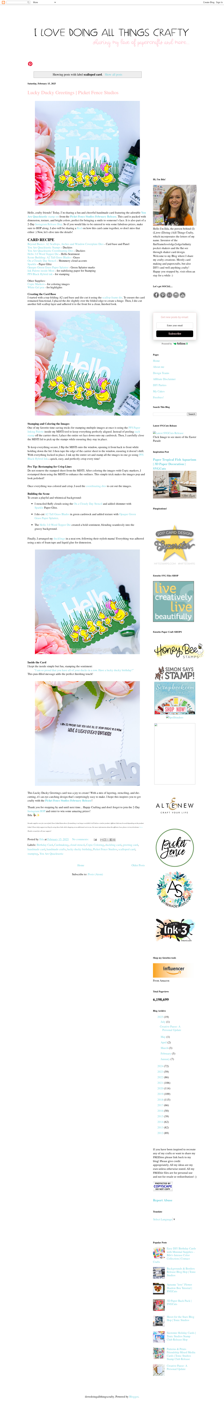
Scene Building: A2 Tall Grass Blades (49, 257)
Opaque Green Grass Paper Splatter (48, 267)
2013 (160, 1127)
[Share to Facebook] (111, 839)
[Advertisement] (174, 121)
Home (80, 865)
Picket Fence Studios (105, 849)
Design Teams (161, 373)
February (166, 1053)
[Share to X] (108, 839)
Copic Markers (36, 284)
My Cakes (159, 391)
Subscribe (174, 333)
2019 (160, 1094)
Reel (79, 228)
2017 (160, 1105)
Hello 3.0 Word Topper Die (43, 254)
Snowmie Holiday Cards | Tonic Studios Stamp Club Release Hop (181, 1336)
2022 (160, 1077)
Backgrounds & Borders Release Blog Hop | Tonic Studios (181, 1272)
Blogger (133, 1396)
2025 (160, 1017)
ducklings (59, 538)
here (141, 827)
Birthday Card (45, 845)
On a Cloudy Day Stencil (42, 260)
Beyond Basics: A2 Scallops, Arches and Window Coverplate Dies (66, 244)
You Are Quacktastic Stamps (44, 247)
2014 (160, 1122)
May (163, 1037)
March (165, 1048)
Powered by (167, 343)
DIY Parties (159, 385)
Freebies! (158, 397)
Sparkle (32, 264)
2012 (160, 1133)
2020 (160, 1088)
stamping (33, 853)
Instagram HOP (36, 811)
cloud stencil (77, 845)
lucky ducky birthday (79, 849)
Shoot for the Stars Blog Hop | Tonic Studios (180, 1318)
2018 (160, 1099)
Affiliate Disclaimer (164, 379)
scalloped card (126, 849)
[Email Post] (94, 839)
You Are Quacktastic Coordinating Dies (50, 251)
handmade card (36, 849)
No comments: (81, 839)
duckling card (113, 845)
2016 (160, 1111)
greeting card (130, 845)
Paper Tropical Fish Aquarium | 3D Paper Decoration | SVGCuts (174, 464)
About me (158, 367)
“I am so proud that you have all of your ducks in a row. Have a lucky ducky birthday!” (84, 670)
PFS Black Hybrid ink (40, 274)
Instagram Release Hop (48, 224)
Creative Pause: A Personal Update (170, 1028)
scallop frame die (112, 297)
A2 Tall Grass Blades (57, 514)
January (166, 1059)
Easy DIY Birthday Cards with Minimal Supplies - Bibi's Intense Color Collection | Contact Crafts (174, 1255)
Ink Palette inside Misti (41, 270)
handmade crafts (56, 849)
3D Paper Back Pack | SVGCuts (179, 1302)
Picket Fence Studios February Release (93, 216)
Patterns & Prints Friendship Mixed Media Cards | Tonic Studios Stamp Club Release (181, 1354)
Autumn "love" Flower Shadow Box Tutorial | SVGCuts (179, 1288)
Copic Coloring (95, 845)
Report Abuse (162, 1200)
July (163, 1022)
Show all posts (113, 74)
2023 (160, 1071)
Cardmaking (61, 845)
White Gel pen (36, 287)
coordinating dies (96, 486)
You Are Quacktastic (51, 853)
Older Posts (138, 865)
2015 (160, 1116)
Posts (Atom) (95, 874)
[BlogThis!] (104, 839)
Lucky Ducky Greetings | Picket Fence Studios (73, 92)
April (164, 1042)
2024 (160, 1066)
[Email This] (101, 839)
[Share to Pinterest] (114, 839)
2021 (160, 1083)
